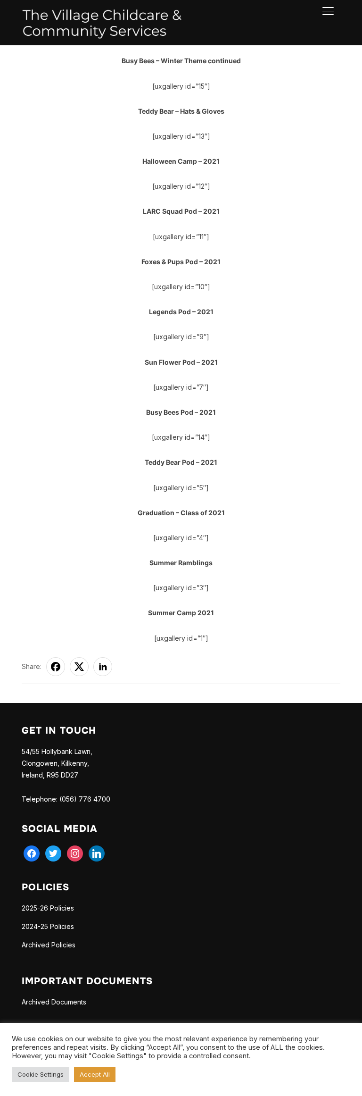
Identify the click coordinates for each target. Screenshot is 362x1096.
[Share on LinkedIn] (102, 666)
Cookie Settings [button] (40, 1074)
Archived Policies (48, 945)
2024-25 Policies (48, 926)
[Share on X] (79, 666)
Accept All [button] (95, 1074)
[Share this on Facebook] (55, 666)
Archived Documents (54, 1002)
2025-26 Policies (48, 908)
